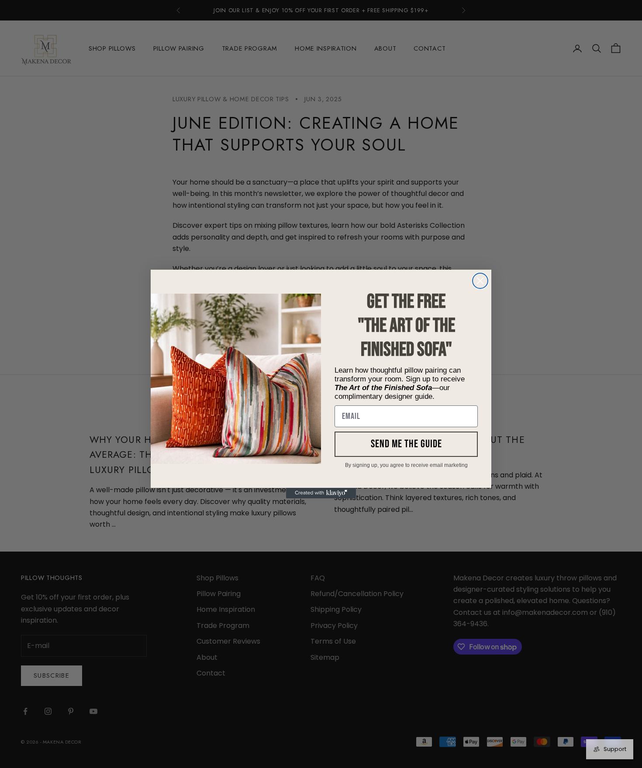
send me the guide (406, 444)
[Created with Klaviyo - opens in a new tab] (321, 493)
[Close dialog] (480, 280)
